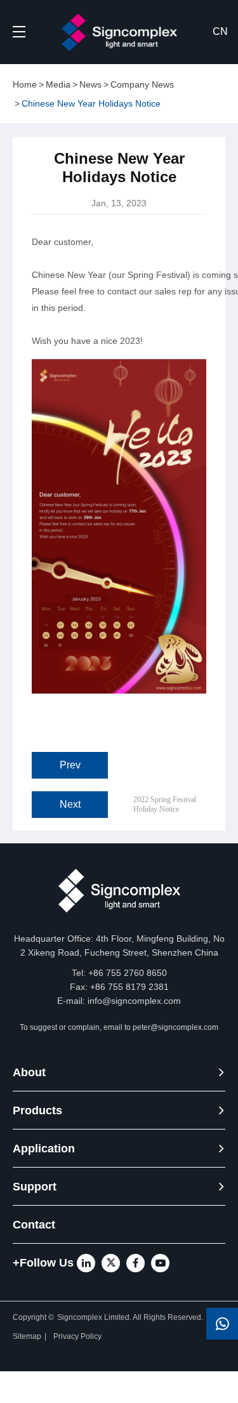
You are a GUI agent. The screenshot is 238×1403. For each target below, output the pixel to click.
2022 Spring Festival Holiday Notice (164, 804)
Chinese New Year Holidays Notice (91, 103)
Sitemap (27, 1336)
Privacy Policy (78, 1336)
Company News (142, 84)
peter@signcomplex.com (175, 1027)
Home (25, 84)
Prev (70, 765)
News (90, 84)
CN (220, 31)
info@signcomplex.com (134, 1001)
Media (58, 84)
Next (70, 804)
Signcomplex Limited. (95, 1317)
